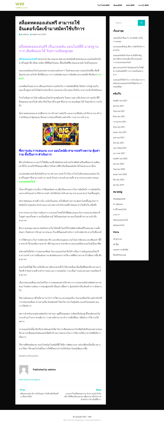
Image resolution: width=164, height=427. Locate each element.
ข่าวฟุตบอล (118, 204)
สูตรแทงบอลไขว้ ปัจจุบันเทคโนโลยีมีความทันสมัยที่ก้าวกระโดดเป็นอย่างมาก (128, 71)
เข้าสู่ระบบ (117, 239)
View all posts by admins (29, 380)
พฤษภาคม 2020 (120, 174)
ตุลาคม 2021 (118, 106)
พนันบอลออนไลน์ (120, 220)
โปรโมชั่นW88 (103, 5)
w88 (19, 4)
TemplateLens (79, 420)
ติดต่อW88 (118, 5)
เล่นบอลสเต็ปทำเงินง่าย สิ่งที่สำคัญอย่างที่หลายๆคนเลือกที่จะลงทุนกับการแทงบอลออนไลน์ (127, 59)
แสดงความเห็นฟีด (120, 250)
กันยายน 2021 (119, 111)
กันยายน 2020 (119, 169)
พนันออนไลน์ (118, 225)
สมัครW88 (130, 5)
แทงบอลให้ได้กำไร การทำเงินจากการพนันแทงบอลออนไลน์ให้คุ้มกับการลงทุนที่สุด (129, 83)
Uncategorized (119, 199)
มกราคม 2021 (119, 153)
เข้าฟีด (116, 244)
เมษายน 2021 (119, 137)
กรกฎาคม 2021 (119, 122)
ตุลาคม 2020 (118, 164)
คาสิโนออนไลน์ (32, 356)
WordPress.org (119, 255)
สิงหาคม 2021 (119, 116)
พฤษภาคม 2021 (120, 132)
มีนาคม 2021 (118, 143)
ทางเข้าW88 (144, 5)
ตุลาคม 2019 (118, 185)
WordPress (97, 420)
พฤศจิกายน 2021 (120, 100)
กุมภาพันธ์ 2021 (120, 148)
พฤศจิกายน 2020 (120, 158)
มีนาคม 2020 (118, 179)
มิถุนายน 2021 (119, 127)
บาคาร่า (116, 215)
